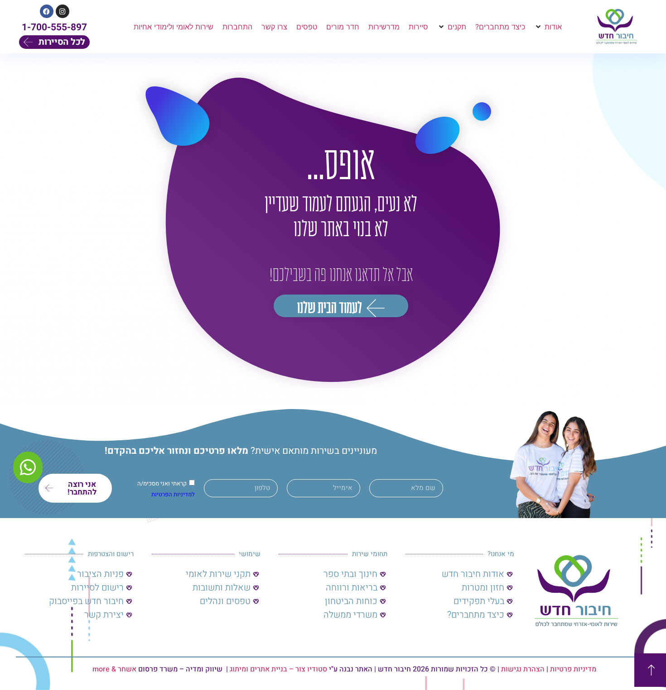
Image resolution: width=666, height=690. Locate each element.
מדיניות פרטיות (573, 669)
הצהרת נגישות (523, 669)
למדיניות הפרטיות (173, 494)
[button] (548, 26)
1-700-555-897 (54, 27)
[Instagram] (62, 11)
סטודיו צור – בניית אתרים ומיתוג (278, 669)
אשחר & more (114, 669)
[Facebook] (46, 11)
